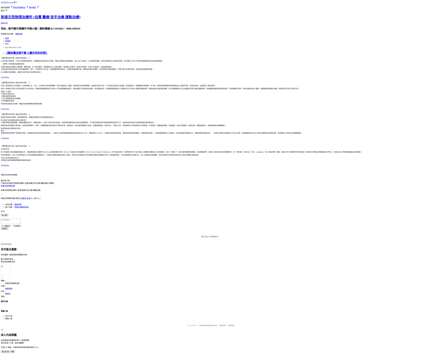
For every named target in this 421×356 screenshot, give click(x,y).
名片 (7, 44)
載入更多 (4, 215)
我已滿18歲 (5, 351)
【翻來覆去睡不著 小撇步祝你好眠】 (26, 52)
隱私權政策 (222, 325)
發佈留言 (4, 228)
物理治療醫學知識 (21, 207)
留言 (28, 198)
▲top (3, 211)
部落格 (8, 41)
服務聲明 (231, 325)
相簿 (7, 38)
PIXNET (194, 325)
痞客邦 (23, 198)
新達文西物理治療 (8, 186)
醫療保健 (18, 34)
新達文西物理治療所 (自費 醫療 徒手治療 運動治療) (40, 17)
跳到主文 (4, 23)
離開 (12, 351)
